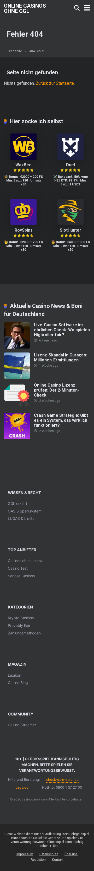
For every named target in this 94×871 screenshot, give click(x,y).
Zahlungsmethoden (24, 633)
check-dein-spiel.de (62, 779)
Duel (70, 164)
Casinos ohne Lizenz (25, 560)
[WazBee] (23, 158)
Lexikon (14, 675)
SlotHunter (70, 230)
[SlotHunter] (70, 223)
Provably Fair (19, 625)
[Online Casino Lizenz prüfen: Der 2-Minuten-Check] (17, 407)
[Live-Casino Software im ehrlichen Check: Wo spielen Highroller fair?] (17, 347)
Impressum (24, 854)
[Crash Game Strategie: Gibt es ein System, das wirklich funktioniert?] (17, 437)
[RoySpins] (23, 223)
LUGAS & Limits (21, 518)
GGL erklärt (17, 503)
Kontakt (57, 860)
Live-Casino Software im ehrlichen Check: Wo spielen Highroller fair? (62, 329)
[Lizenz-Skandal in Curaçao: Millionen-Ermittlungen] (17, 377)
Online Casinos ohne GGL (25, 8)
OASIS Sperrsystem (25, 511)
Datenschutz (48, 854)
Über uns (71, 854)
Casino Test (18, 568)
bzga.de (21, 787)
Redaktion (38, 860)
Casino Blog (18, 682)
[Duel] (70, 158)
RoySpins (24, 230)
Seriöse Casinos (21, 576)
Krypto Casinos (21, 618)
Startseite (15, 51)
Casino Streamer (22, 725)
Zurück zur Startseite (55, 83)
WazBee (23, 164)
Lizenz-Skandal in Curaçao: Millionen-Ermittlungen (60, 357)
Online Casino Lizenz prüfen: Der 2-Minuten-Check (56, 390)
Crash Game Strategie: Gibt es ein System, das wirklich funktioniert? (61, 420)
